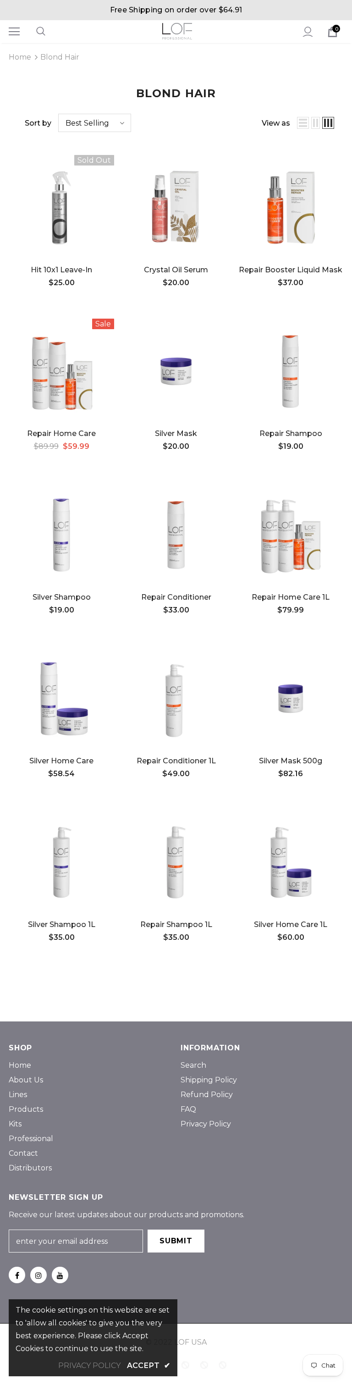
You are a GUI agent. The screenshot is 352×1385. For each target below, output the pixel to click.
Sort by (38, 123)
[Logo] (177, 31)
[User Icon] (308, 32)
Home (20, 57)
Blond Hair (59, 57)
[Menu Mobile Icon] (14, 31)
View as (276, 123)
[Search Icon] (50, 31)
